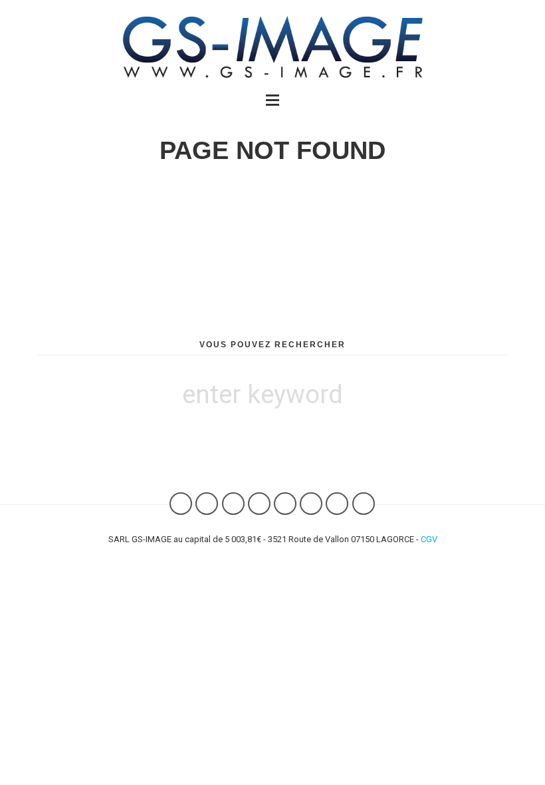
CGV (429, 539)
